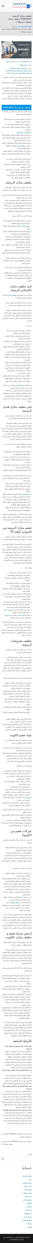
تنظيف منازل (17, 73)
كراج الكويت (28, 1213)
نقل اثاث (29, 1223)
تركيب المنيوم (27, 1183)
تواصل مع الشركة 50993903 (16, 107)
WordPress (15, 1239)
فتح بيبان (29, 1206)
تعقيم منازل (23, 68)
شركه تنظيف (26, 494)
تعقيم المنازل (25, 226)
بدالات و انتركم (27, 1176)
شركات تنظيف (15, 902)
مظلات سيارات (27, 1220)
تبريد (30, 1179)
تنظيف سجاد (16, 68)
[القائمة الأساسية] (2, 6)
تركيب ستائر (8, 615)
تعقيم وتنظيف (23, 65)
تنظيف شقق (23, 70)
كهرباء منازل (28, 1217)
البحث (30, 1154)
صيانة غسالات (27, 1200)
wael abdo (24, 61)
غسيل (28, 797)
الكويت (16, 1237)
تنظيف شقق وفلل (15, 70)
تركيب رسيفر (27, 1186)
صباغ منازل (28, 1196)
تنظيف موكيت (10, 73)
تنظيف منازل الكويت (18, 146)
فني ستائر (21, 615)
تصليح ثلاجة (28, 1189)
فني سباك (28, 1210)
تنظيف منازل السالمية (23, 132)
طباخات (29, 1203)
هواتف (30, 1227)
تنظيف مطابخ (25, 73)
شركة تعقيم (21, 385)
